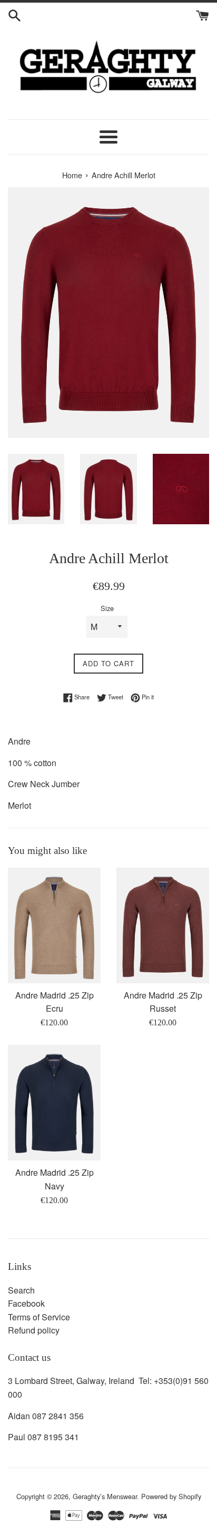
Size (107, 608)
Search (21, 1290)
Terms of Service (39, 1317)
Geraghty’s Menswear (105, 1496)
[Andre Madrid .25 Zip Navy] (54, 1103)
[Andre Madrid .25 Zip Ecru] (54, 925)
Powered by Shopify (171, 1496)
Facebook (26, 1303)
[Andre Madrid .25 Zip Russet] (162, 925)
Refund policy (34, 1330)
